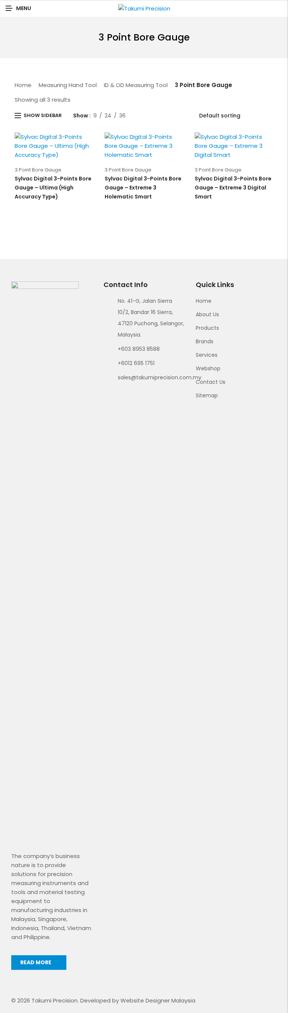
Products (207, 328)
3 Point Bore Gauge (38, 169)
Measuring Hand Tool (68, 85)
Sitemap (207, 395)
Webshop (208, 368)
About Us (207, 314)
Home (23, 85)
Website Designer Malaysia (157, 1000)
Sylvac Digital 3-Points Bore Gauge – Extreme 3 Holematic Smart (143, 187)
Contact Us (210, 382)
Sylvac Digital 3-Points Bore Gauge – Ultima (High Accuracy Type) (53, 187)
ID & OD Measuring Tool (136, 85)
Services (207, 355)
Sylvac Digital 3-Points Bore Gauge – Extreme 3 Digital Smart (233, 187)
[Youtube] (133, 394)
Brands (204, 341)
